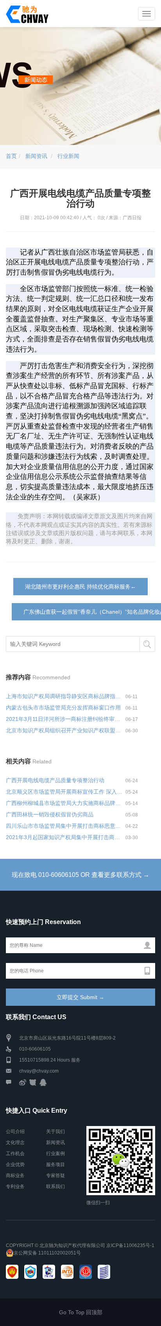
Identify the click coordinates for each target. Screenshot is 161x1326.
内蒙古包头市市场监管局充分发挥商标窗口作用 (63, 707)
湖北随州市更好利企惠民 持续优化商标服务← (80, 586)
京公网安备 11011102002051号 (47, 1253)
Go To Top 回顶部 (80, 1312)
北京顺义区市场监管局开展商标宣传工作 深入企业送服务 (65, 792)
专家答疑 (55, 1175)
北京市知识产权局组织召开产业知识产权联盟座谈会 (65, 730)
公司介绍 (15, 1131)
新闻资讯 (36, 156)
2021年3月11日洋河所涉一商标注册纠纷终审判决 (65, 719)
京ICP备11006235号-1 (130, 1245)
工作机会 (15, 1153)
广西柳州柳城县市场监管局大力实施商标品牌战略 (65, 803)
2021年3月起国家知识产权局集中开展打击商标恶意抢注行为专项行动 (65, 837)
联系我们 (55, 1186)
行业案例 (55, 1153)
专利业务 (15, 1186)
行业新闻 (68, 156)
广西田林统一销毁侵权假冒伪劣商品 (49, 814)
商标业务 (15, 1175)
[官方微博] (22, 1082)
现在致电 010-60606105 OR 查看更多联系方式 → (80, 874)
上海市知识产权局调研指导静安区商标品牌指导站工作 (65, 696)
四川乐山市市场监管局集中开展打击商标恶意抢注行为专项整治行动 (65, 826)
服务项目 (55, 1164)
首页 (11, 156)
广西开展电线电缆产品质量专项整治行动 (55, 780)
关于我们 (55, 1131)
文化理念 (15, 1142)
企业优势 (15, 1164)
